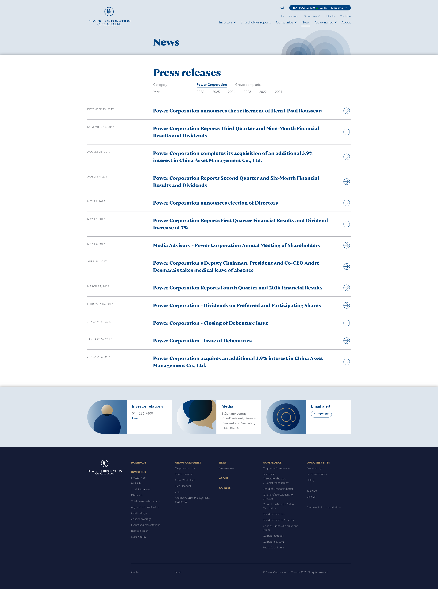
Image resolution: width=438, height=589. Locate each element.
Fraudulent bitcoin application (324, 507)
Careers (294, 16)
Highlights (137, 483)
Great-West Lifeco (185, 480)
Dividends (137, 495)
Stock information (141, 489)
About (346, 22)
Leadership (269, 474)
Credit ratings (139, 513)
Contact (135, 572)
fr (282, 16)
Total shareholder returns (145, 501)
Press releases (226, 468)
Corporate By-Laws (273, 541)
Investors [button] (225, 22)
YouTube (345, 16)
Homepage (138, 462)
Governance (272, 462)
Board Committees (273, 514)
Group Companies (188, 462)
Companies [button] (284, 22)
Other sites (310, 16)
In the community (317, 474)
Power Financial (183, 474)
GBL (177, 491)
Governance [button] (324, 22)
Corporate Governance (276, 468)
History (310, 480)
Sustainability (138, 536)
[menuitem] (294, 16)
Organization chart (186, 468)
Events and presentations (145, 525)
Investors (138, 472)
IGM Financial (183, 485)
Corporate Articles (273, 535)
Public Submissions (273, 547)
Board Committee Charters (278, 520)
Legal (178, 572)
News (305, 22)
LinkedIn (330, 16)
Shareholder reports (256, 22)
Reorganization (140, 530)
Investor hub (138, 477)
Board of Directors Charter (278, 488)
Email (136, 418)
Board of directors (276, 478)
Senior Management (277, 482)
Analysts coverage (141, 519)
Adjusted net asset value (145, 507)
